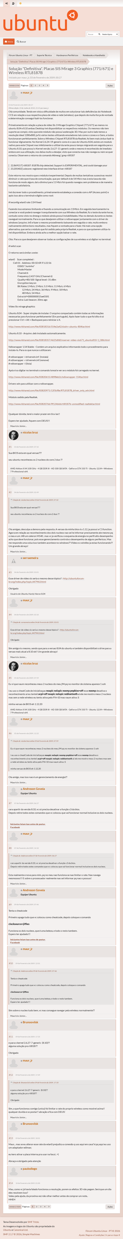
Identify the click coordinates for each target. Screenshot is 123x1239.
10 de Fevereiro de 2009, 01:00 (28, 1183)
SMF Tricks (33, 1221)
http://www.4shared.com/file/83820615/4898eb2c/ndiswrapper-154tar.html (48, 376)
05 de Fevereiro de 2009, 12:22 (26, 733)
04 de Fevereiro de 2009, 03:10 (26, 615)
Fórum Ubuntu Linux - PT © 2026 (103, 1230)
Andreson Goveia (34, 788)
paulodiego (30, 1168)
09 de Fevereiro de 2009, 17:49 (28, 1075)
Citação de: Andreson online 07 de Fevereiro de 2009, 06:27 (35, 856)
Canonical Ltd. (20, 1229)
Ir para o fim (14, 86)
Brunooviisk (30, 1022)
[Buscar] (99, 34)
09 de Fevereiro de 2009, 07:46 (26, 904)
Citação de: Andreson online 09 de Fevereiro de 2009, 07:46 (35, 971)
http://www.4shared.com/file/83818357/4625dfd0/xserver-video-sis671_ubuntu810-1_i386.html (59, 340)
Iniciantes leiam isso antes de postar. (27, 824)
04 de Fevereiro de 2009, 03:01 (26, 572)
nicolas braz (30, 432)
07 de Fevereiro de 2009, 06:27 (26, 803)
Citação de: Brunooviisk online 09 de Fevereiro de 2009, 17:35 (35, 1082)
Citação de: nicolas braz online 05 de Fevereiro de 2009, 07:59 (35, 741)
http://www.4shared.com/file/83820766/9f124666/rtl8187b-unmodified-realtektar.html (54, 403)
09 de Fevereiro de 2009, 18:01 (28, 1138)
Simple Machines (31, 1234)
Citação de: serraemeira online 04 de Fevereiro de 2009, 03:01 (36, 622)
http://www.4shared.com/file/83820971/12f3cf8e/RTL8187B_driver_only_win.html (51, 390)
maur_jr (28, 92)
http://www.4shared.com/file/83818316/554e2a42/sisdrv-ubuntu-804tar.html (49, 326)
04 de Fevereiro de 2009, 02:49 (26, 492)
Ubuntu (7, 1229)
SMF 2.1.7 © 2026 (12, 1234)
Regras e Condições (95, 1235)
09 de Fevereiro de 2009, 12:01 (28, 963)
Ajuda (81, 1235)
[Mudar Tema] (20, 3)
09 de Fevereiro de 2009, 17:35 (28, 1037)
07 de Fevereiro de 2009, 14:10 (26, 848)
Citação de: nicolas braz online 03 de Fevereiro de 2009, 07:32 (35, 500)
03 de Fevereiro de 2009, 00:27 (21, 105)
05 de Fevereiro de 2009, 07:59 (26, 678)
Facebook (15, 827)
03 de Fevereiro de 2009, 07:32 (26, 447)
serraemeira (30, 558)
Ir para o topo (15, 1207)
